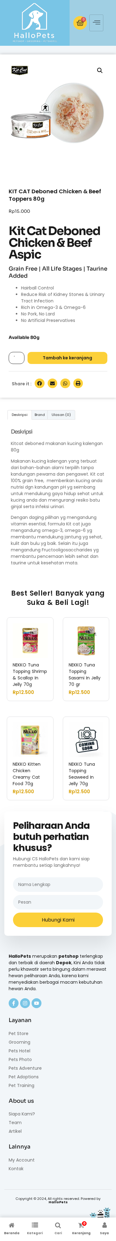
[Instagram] (25, 1003)
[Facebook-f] (14, 1003)
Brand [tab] (40, 414)
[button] (99, 70)
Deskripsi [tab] (20, 414)
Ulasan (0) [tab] (61, 414)
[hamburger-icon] (96, 23)
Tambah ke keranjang (67, 358)
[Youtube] (36, 1003)
